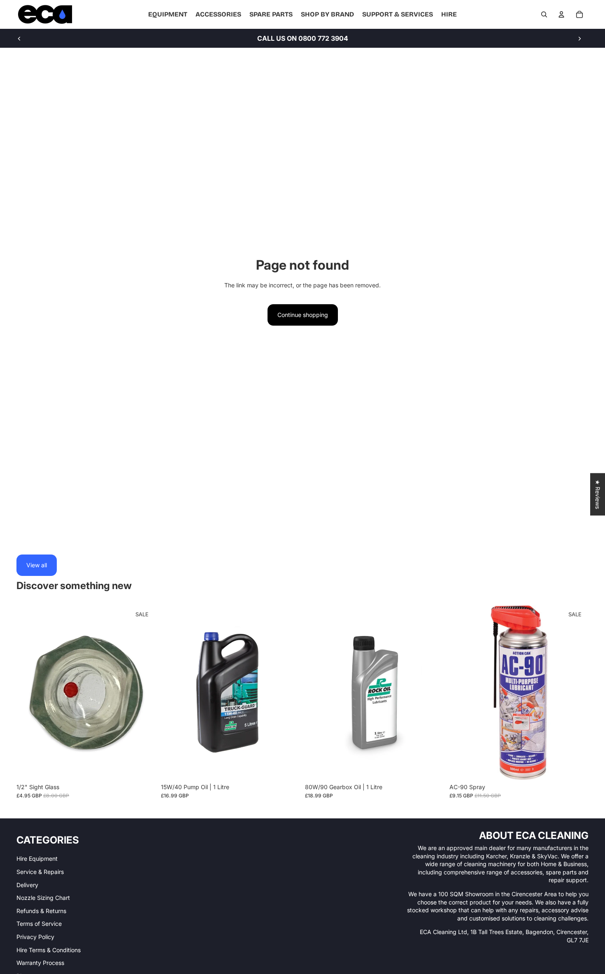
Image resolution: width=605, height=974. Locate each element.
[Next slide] (579, 38)
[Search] (544, 14)
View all (36, 565)
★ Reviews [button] (597, 494)
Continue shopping (302, 314)
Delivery (27, 884)
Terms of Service (39, 923)
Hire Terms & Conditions (48, 949)
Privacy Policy (35, 936)
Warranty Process (40, 962)
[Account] (561, 14)
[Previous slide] (19, 38)
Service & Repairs (40, 871)
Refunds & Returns (41, 910)
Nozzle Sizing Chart (43, 897)
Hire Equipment (37, 858)
